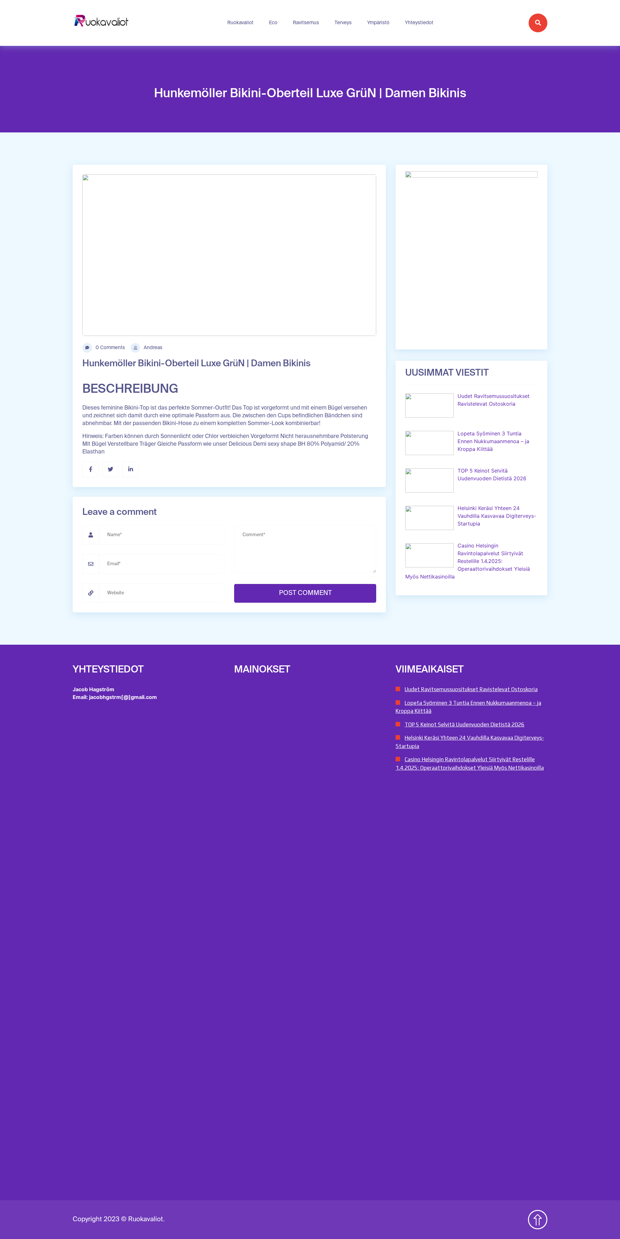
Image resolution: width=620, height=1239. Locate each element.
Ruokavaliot (240, 22)
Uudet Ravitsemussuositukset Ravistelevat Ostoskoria (471, 689)
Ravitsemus (306, 22)
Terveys (343, 22)
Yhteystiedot (419, 22)
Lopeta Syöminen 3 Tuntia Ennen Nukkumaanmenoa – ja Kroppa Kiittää (468, 707)
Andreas (152, 347)
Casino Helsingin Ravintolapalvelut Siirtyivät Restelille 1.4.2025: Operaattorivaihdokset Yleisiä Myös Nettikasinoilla (470, 763)
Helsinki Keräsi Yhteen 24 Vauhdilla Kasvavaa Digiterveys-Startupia (470, 741)
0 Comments (109, 347)
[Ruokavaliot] (102, 23)
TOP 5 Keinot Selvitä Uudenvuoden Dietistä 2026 (464, 724)
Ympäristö (378, 22)
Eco (273, 22)
